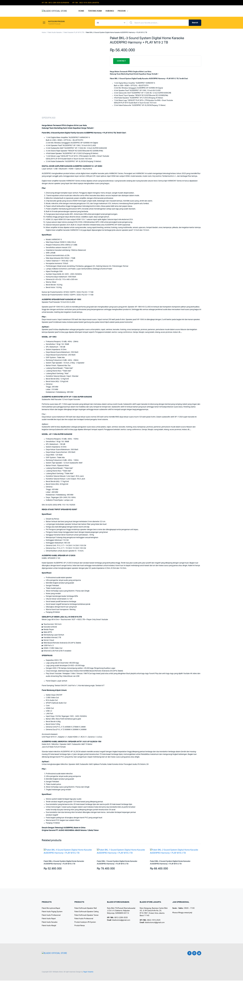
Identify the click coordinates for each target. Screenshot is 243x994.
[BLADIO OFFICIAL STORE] (57, 11)
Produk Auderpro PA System (85, 922)
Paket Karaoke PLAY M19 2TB (74, 32)
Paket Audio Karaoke (55, 32)
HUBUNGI (110, 11)
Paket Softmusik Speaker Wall (85, 908)
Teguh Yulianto (88, 972)
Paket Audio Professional (51, 915)
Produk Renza (79, 925)
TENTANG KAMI (95, 11)
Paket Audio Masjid (49, 925)
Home (44, 32)
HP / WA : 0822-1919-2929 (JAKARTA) (85, 2)
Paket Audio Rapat (49, 918)
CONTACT (121, 61)
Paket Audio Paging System (52, 911)
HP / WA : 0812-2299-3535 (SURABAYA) (55, 2)
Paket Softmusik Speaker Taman (86, 915)
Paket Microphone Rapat (51, 908)
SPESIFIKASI (48, 118)
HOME (81, 11)
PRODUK (122, 11)
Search (195, 23)
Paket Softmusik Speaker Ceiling (86, 911)
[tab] (48, 118)
